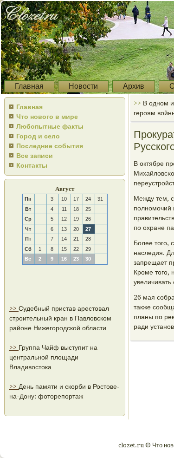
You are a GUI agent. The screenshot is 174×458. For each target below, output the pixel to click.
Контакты (31, 165)
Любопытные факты (50, 126)
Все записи (34, 155)
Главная (29, 86)
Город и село (38, 136)
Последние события (49, 146)
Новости (83, 86)
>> (14, 308)
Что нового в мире (47, 116)
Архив (133, 86)
